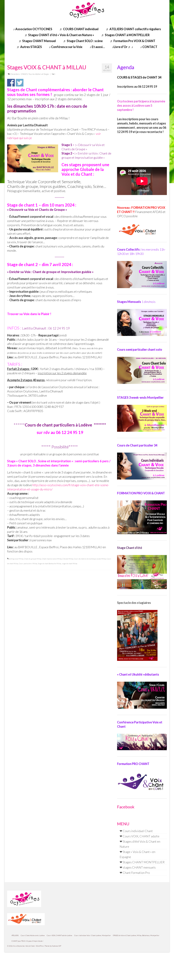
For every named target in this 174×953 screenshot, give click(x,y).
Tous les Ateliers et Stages (38, 74)
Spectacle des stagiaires (134, 603)
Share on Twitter (19, 82)
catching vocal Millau (15, 559)
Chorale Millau (68, 559)
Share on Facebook (11, 82)
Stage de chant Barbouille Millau (49, 563)
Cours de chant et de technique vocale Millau (90, 559)
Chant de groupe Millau (32, 559)
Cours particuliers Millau (28, 563)
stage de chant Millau (69, 563)
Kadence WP (56, 946)
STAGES (24, 74)
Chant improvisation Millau (52, 559)
